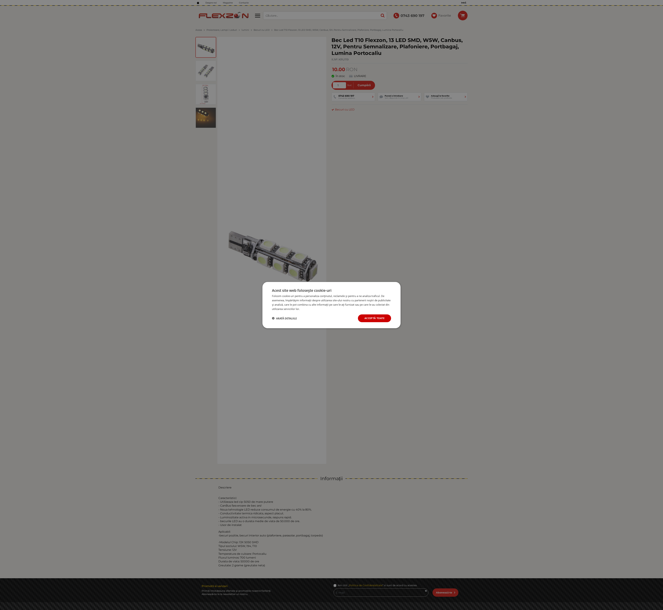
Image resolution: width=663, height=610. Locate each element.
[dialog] (331, 305)
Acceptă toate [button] (374, 318)
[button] (284, 318)
